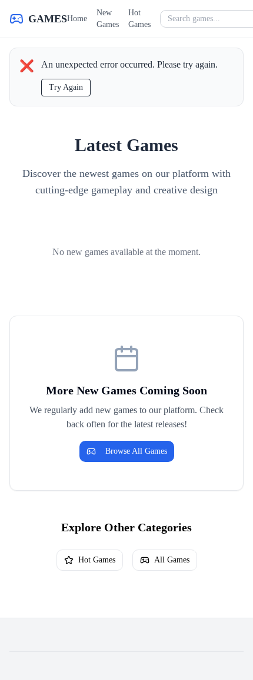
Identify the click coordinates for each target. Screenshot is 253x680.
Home (77, 18)
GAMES (47, 19)
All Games (171, 559)
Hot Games (139, 18)
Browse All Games (136, 451)
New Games (107, 18)
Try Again (66, 87)
